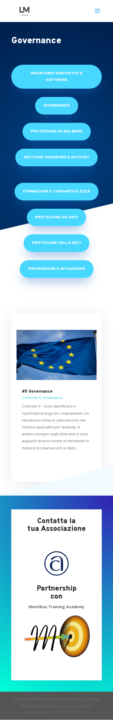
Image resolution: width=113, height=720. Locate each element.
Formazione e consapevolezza (56, 191)
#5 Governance (37, 391)
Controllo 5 (31, 398)
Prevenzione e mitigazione (56, 269)
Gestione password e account (56, 157)
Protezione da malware (57, 131)
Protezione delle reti (56, 243)
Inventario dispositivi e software (57, 76)
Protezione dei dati (56, 217)
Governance (56, 105)
